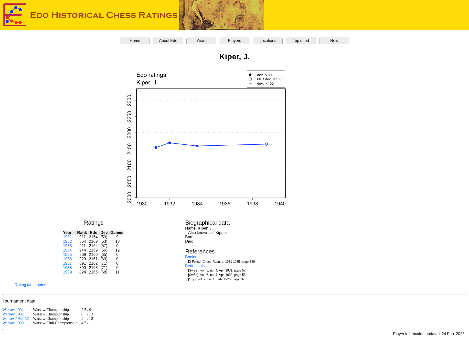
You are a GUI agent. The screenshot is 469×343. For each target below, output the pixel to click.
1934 (67, 250)
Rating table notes (30, 285)
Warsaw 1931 (13, 310)
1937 (67, 263)
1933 (67, 246)
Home (135, 41)
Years (201, 41)
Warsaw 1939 (13, 323)
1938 (67, 268)
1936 (67, 259)
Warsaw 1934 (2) (15, 318)
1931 (67, 237)
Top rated (301, 41)
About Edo (168, 41)
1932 (67, 241)
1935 (67, 254)
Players (234, 41)
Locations (267, 41)
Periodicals (195, 266)
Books (190, 257)
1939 (67, 272)
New (334, 41)
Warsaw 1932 (13, 314)
